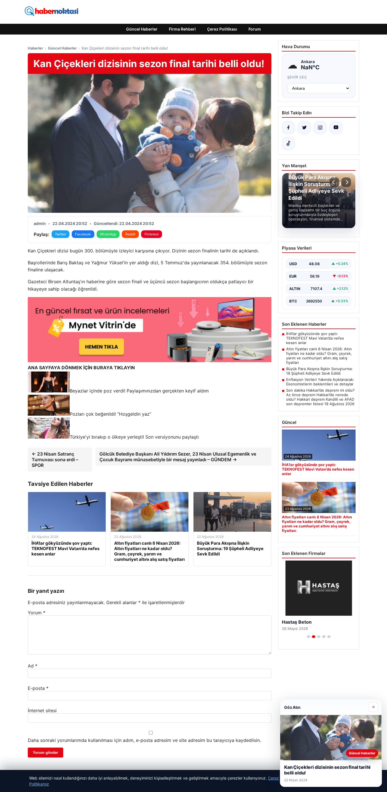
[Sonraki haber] (346, 182)
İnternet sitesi (42, 710)
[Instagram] (320, 127)
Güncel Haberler (142, 29)
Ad (32, 666)
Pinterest (151, 234)
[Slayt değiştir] (308, 636)
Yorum (36, 612)
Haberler (35, 48)
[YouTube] (336, 127)
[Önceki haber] (334, 182)
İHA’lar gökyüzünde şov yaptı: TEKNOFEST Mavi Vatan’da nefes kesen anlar (315, 338)
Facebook (83, 234)
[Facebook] (288, 127)
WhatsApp (108, 234)
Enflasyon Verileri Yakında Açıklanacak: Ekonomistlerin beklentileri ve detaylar (320, 381)
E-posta (38, 688)
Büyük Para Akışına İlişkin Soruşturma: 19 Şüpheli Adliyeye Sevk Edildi (319, 370)
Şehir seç (297, 77)
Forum (254, 29)
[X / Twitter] (304, 127)
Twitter (60, 234)
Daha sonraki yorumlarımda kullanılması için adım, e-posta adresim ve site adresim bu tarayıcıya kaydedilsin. (144, 740)
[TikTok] (288, 143)
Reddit (130, 234)
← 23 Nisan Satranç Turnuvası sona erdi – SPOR (55, 459)
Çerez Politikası (222, 29)
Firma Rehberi (182, 29)
